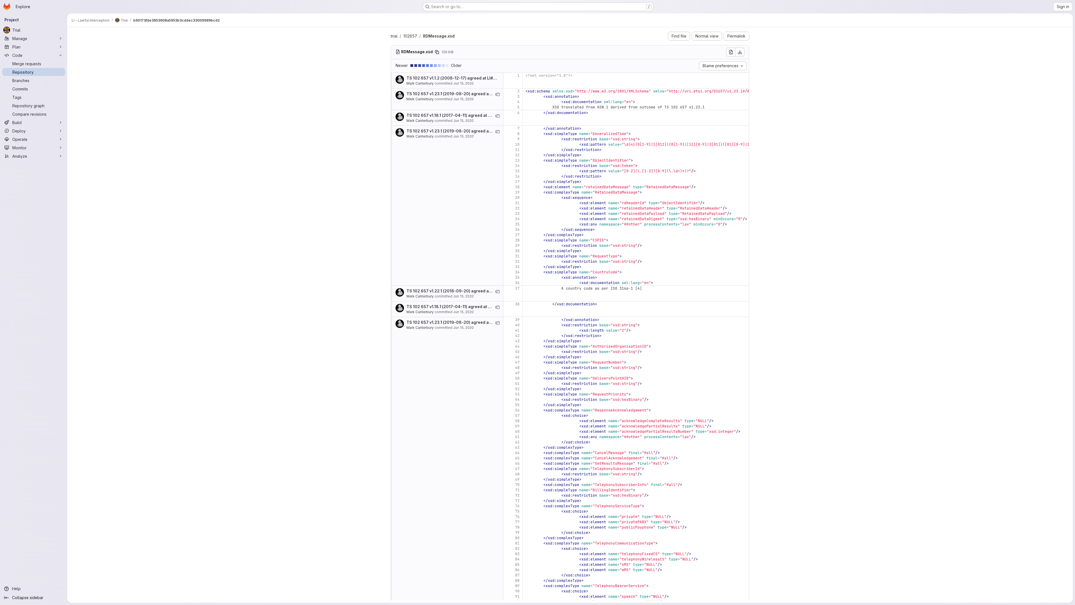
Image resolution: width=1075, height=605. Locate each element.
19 (517, 192)
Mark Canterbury (420, 83)
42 (517, 335)
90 (517, 591)
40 (517, 325)
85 (517, 564)
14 (517, 165)
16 (517, 176)
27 (517, 234)
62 (517, 442)
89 (517, 585)
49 (517, 373)
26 (517, 229)
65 (517, 458)
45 (517, 351)
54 (517, 399)
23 (517, 213)
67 (517, 468)
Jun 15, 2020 (463, 83)
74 (517, 506)
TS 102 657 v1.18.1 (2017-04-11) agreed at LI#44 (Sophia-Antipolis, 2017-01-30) (484, 115)
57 (517, 415)
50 (517, 378)
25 (517, 224)
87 (517, 575)
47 (517, 362)
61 (517, 436)
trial (394, 36)
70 (517, 484)
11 (517, 149)
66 (517, 463)
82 (517, 548)
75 (517, 511)
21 (517, 203)
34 (517, 272)
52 (517, 389)
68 (517, 474)
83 (517, 554)
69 (517, 479)
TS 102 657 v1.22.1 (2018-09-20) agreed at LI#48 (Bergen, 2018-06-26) (476, 290)
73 (517, 500)
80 (517, 538)
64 (517, 452)
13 (517, 160)
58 (517, 420)
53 (517, 394)
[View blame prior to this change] (497, 94)
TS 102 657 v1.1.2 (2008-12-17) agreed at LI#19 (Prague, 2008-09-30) (474, 78)
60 (517, 431)
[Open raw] (730, 52)
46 (517, 357)
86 (517, 569)
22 (517, 208)
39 (517, 319)
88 (517, 580)
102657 (410, 36)
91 (517, 596)
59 (517, 426)
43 (517, 341)
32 (517, 261)
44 (517, 346)
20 (517, 197)
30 (517, 250)
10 (517, 144)
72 (517, 495)
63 (517, 447)
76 (517, 516)
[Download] (739, 52)
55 (517, 404)
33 (517, 266)
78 (517, 527)
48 (517, 367)
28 (517, 240)
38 (517, 304)
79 (517, 532)
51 (517, 383)
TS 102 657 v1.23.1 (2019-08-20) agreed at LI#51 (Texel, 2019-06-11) (473, 93)
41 (517, 330)
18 (517, 187)
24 (517, 219)
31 (517, 256)
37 (517, 288)
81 (517, 543)
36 (517, 282)
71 (517, 490)
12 (517, 155)
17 (517, 181)
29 (517, 245)
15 (517, 171)
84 (517, 559)
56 (517, 410)
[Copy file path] (437, 52)
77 (517, 522)
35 (517, 277)
